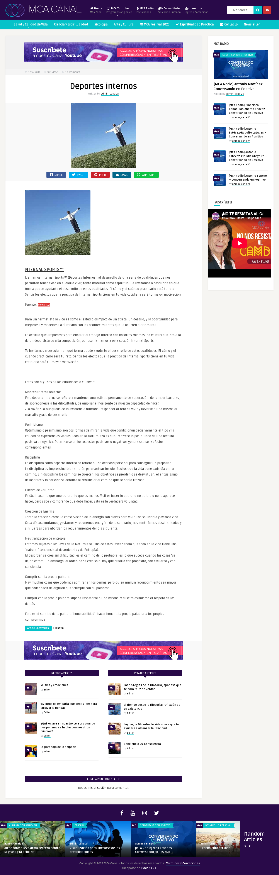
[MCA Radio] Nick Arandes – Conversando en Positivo (154, 850)
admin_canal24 (110, 93)
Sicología (101, 24)
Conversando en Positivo (237, 55)
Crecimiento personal (216, 848)
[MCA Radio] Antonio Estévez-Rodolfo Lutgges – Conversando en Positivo (247, 132)
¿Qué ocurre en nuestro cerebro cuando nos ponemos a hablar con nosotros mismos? (68, 727)
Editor (47, 689)
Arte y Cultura (124, 24)
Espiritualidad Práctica (196, 24)
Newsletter (252, 24)
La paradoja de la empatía (59, 747)
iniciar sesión (97, 788)
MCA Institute (169, 10)
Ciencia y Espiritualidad (71, 24)
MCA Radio (145, 10)
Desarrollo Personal (218, 825)
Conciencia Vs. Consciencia (142, 744)
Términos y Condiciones (183, 863)
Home (96, 10)
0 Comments (72, 72)
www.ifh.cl (44, 304)
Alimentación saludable (23, 825)
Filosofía (58, 628)
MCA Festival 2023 (156, 24)
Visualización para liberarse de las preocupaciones (95, 850)
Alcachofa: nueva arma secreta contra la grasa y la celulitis (32, 850)
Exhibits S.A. (149, 868)
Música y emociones (54, 685)
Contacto (231, 24)
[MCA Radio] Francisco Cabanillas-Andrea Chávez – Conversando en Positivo (248, 109)
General (79, 825)
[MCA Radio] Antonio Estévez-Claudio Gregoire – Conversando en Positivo (248, 156)
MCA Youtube (119, 10)
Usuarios (196, 10)
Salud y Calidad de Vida (31, 24)
